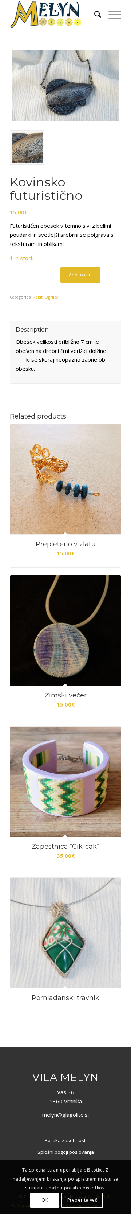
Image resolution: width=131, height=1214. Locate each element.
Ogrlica (52, 297)
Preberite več (82, 1200)
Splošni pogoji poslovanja (65, 1152)
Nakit (38, 297)
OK (44, 1200)
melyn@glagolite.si (65, 1114)
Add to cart (80, 275)
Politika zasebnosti (66, 1140)
